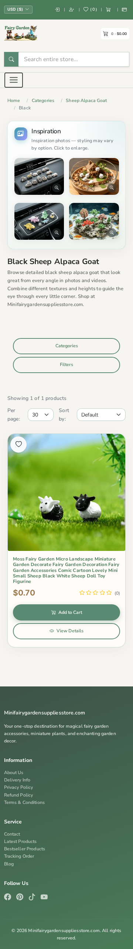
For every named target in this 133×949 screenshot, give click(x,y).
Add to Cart (70, 612)
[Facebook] (7, 897)
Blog (9, 864)
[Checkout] (124, 10)
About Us (14, 773)
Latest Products (20, 841)
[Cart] (110, 10)
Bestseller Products (24, 849)
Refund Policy (18, 795)
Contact (12, 834)
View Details (70, 631)
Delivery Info (17, 780)
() (93, 9)
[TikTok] (31, 897)
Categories (43, 100)
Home (13, 100)
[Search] (11, 59)
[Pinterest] (19, 897)
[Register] (72, 10)
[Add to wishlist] (18, 444)
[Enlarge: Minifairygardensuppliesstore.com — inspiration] (39, 176)
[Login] (57, 10)
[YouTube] (44, 897)
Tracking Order (19, 856)
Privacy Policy (18, 787)
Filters (66, 365)
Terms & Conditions (24, 802)
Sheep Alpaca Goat (86, 100)
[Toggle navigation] (13, 80)
